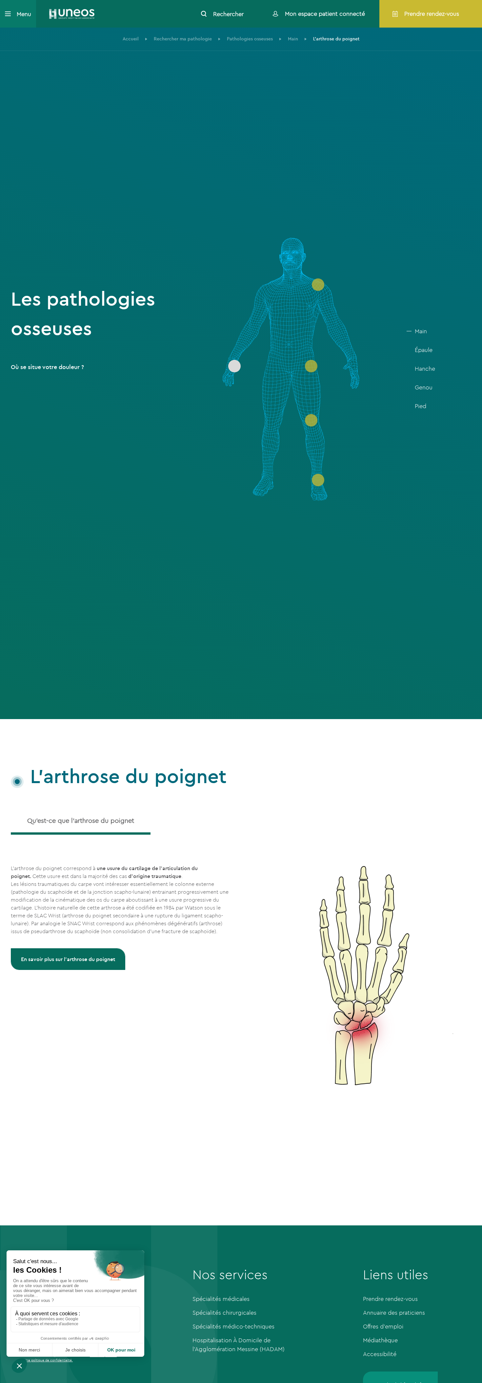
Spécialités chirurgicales (224, 1312)
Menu (24, 14)
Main (421, 331)
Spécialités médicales (221, 1299)
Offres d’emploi (383, 1326)
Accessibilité (379, 1354)
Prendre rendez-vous (390, 1299)
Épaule (423, 350)
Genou (423, 387)
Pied (420, 406)
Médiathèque (380, 1340)
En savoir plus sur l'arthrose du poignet (68, 959)
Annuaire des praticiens (394, 1312)
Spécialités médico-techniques (233, 1326)
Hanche (425, 368)
